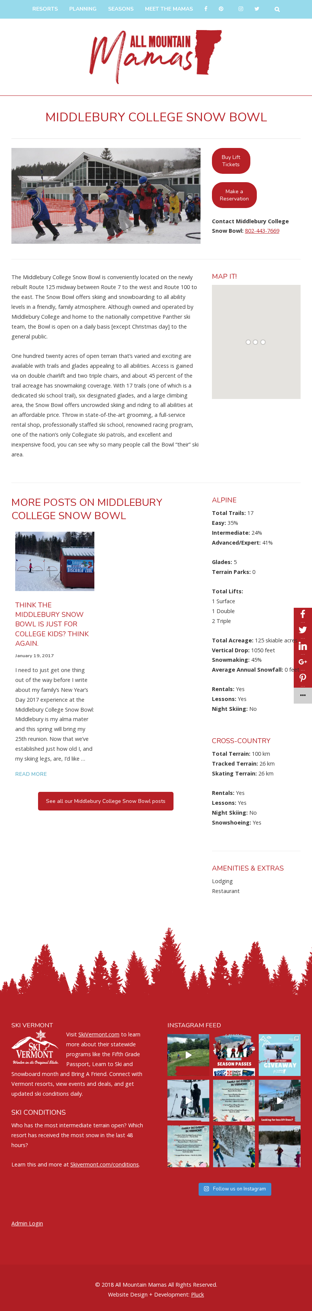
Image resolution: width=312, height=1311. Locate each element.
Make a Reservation (234, 195)
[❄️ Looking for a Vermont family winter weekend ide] (188, 1101)
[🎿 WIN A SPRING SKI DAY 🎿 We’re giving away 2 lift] (280, 1055)
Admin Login (27, 1223)
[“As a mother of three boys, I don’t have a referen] (234, 1146)
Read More (31, 774)
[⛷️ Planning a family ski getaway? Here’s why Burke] (280, 1101)
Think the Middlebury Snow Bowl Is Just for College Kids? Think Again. (52, 624)
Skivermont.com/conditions (104, 1164)
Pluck (197, 1294)
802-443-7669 (262, 230)
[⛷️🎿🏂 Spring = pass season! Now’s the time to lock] (234, 1055)
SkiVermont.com (98, 1034)
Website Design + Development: (148, 1294)
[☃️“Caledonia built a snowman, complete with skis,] (280, 1146)
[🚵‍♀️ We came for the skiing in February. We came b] (188, 1055)
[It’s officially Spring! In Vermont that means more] (234, 1101)
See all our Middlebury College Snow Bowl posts (106, 801)
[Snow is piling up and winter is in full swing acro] (188, 1146)
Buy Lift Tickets (231, 161)
